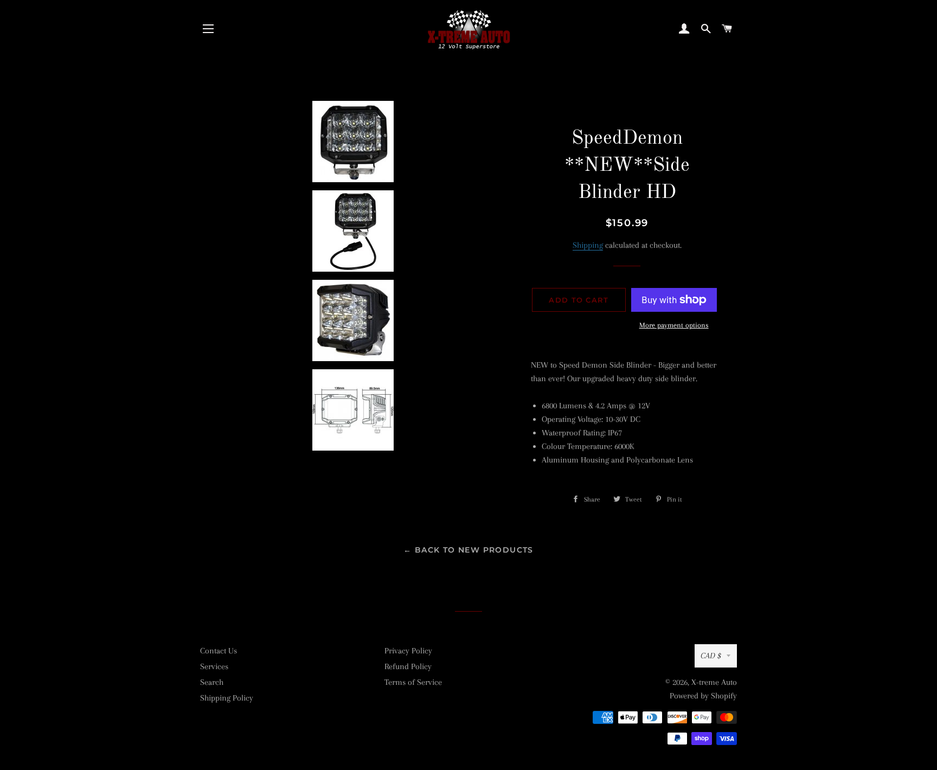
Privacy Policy (408, 651)
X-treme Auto (714, 682)
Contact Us (218, 651)
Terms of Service (413, 682)
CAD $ (711, 655)
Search (211, 682)
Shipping (588, 245)
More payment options (674, 325)
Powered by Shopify (703, 696)
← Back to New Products (468, 550)
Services (214, 666)
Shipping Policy (226, 698)
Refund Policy (408, 666)
